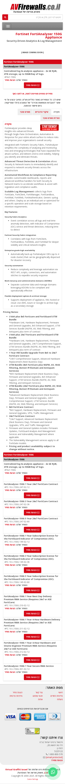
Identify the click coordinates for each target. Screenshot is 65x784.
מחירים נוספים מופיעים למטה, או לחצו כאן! (32, 93)
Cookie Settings (32, 779)
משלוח (60, 699)
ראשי (60, 692)
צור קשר (39, 692)
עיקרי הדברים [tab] (41, 111)
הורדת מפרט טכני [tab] (51, 118)
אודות (40, 699)
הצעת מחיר (10, 80)
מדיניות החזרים (56, 695)
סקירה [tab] (57, 111)
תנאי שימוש (38, 695)
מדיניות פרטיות (16, 695)
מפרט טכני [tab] (25, 111)
